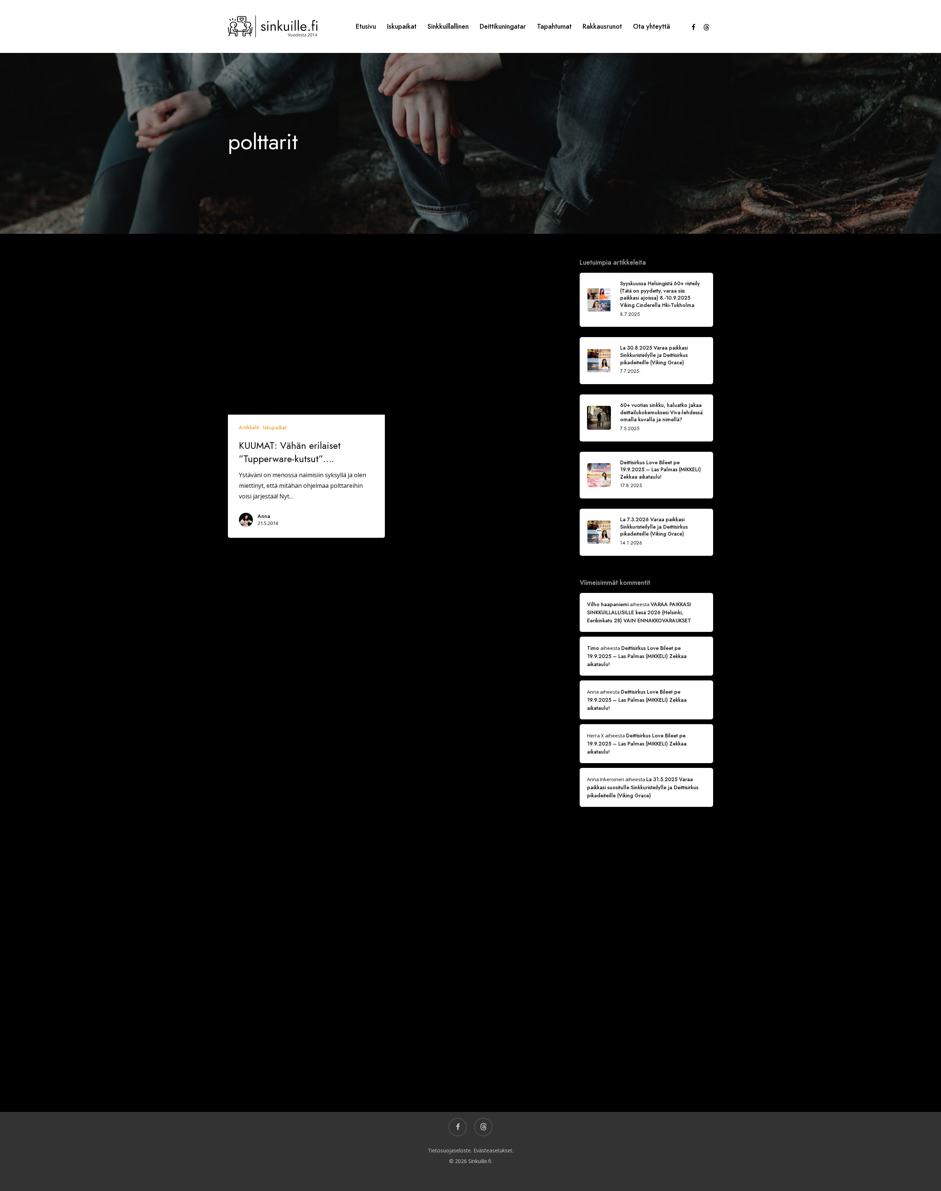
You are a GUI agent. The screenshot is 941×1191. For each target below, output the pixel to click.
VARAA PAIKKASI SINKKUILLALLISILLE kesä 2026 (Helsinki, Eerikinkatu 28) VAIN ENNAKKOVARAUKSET (639, 612)
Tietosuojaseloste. (450, 1150)
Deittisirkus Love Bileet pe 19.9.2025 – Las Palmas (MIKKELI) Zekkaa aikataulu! (637, 656)
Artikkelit (249, 427)
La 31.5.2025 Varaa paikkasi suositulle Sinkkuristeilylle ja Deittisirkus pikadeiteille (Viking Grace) (642, 787)
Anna (264, 516)
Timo (593, 648)
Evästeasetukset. (493, 1150)
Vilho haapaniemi (608, 604)
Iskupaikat (274, 427)
